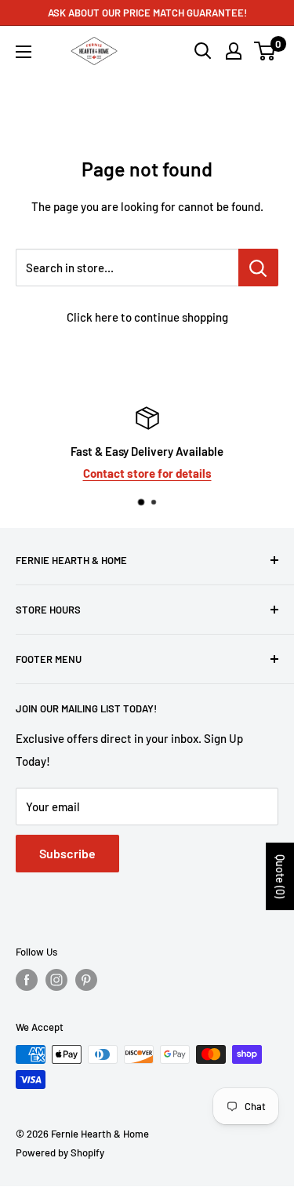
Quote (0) (280, 876)
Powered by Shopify (60, 1152)
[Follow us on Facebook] (27, 980)
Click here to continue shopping (147, 317)
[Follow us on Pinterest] (86, 980)
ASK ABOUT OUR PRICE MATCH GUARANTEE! (147, 12)
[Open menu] (23, 52)
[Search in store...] (258, 267)
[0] (265, 51)
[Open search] (203, 51)
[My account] (233, 51)
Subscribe (67, 853)
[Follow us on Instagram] (56, 980)
